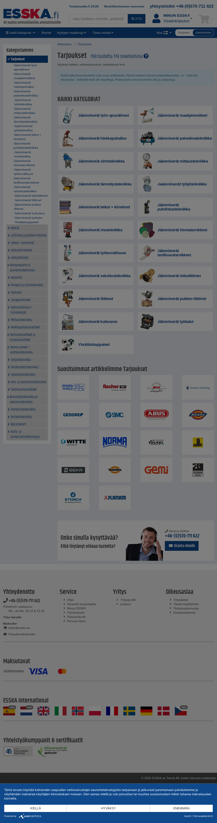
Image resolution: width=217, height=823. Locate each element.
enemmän (181, 808)
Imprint (187, 816)
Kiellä (35, 808)
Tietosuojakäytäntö (203, 816)
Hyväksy (108, 808)
